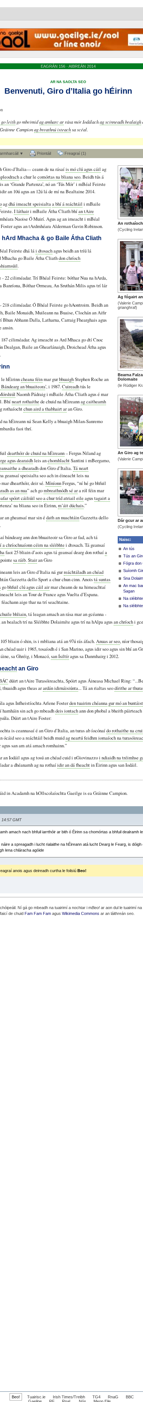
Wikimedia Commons (80, 913)
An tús (129, 548)
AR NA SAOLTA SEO (68, 82)
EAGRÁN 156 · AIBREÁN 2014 (68, 66)
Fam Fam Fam (38, 913)
